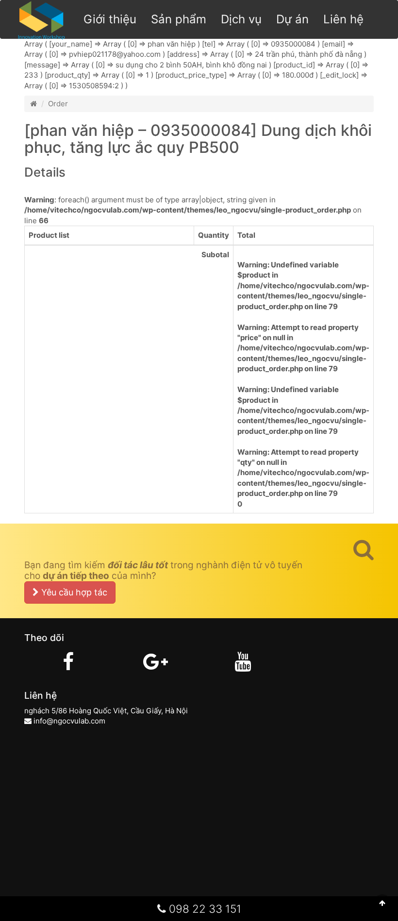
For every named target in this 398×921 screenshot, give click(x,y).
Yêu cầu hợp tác (73, 592)
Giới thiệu (109, 19)
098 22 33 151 (203, 908)
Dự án (292, 19)
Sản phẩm (178, 19)
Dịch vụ (241, 19)
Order (58, 103)
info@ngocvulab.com (69, 720)
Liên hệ (343, 19)
